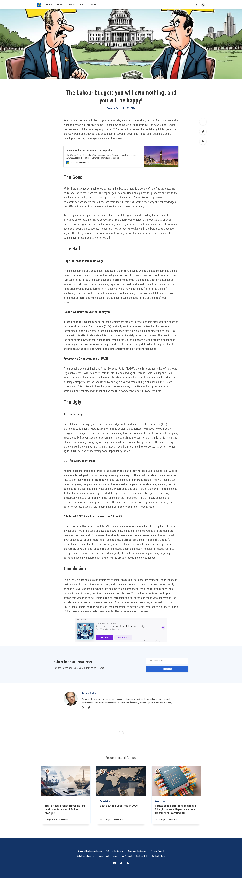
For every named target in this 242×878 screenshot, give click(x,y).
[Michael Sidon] (47, 771)
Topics (71, 4)
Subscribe (167, 669)
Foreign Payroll (157, 851)
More (93, 4)
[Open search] (196, 5)
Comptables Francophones (90, 851)
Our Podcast (126, 856)
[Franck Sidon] (71, 699)
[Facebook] (202, 141)
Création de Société (114, 851)
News (60, 4)
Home (49, 4)
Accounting (160, 801)
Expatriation (105, 801)
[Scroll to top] (202, 121)
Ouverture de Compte (137, 851)
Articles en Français (85, 856)
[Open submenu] (107, 5)
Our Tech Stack (158, 856)
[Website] (83, 707)
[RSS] (128, 863)
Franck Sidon (89, 693)
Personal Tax (113, 108)
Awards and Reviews (108, 856)
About (83, 4)
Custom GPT (141, 856)
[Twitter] (202, 131)
